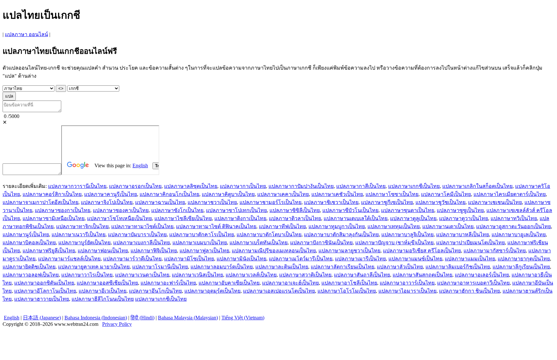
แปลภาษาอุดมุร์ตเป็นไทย (212, 291)
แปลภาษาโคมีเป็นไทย (446, 194)
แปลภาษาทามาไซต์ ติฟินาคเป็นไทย (216, 226)
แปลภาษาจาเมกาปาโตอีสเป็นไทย (40, 202)
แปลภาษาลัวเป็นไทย (400, 266)
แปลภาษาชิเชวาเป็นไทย (331, 202)
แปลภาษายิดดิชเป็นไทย (29, 266)
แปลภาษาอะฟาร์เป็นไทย (168, 283)
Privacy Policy (117, 324)
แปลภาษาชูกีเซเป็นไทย (387, 202)
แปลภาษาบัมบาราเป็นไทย (137, 234)
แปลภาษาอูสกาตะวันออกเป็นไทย (513, 226)
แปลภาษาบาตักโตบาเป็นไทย (269, 234)
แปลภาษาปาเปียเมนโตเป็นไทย (470, 242)
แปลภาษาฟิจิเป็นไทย (154, 250)
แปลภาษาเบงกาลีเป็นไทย (141, 242)
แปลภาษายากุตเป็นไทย (524, 258)
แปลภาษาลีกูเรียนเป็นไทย (521, 266)
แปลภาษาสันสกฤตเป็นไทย (422, 274)
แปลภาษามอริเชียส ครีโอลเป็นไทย (422, 250)
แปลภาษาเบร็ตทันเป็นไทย (259, 242)
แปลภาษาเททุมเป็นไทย (393, 226)
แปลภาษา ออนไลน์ (26, 34)
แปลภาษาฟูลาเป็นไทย (204, 250)
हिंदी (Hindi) (142, 317)
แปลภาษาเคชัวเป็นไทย (337, 194)
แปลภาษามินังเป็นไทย (241, 258)
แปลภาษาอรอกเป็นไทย (135, 186)
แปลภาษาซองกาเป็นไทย (62, 210)
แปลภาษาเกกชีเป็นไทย (414, 186)
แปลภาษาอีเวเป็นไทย (102, 291)
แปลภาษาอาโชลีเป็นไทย (349, 283)
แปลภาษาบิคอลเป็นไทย (29, 242)
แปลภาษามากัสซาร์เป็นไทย (495, 250)
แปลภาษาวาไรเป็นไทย (86, 274)
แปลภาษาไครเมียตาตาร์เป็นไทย (510, 194)
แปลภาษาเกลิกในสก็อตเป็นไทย (477, 186)
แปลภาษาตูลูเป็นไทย (413, 218)
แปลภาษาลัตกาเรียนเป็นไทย (342, 266)
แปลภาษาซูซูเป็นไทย (460, 210)
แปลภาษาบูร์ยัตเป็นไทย (84, 242)
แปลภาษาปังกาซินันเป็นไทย (321, 242)
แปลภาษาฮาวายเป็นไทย (41, 299)
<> (61, 88)
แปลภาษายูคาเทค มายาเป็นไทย (94, 266)
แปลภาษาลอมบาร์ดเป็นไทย (222, 266)
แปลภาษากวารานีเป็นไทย (77, 186)
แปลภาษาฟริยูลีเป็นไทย (49, 250)
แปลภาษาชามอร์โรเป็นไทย (270, 202)
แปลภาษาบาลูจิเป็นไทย (407, 234)
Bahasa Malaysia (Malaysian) (188, 317)
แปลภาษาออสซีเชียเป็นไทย (107, 283)
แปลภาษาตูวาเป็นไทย (463, 218)
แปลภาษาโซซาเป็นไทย (392, 194)
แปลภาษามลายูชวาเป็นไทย (349, 250)
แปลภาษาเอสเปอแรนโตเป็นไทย (279, 291)
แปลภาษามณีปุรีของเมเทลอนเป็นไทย (274, 250)
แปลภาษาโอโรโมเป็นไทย (347, 291)
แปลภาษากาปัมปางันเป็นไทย (301, 186)
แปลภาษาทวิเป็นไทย (514, 218)
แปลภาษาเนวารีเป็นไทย (78, 234)
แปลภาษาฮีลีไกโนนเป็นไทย (103, 299)
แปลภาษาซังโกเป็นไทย (177, 210)
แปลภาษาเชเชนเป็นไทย (495, 202)
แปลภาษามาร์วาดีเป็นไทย (132, 258)
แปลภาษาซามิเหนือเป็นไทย (53, 218)
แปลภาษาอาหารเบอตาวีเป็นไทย (473, 283)
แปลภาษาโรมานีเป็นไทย (160, 266)
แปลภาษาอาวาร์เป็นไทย (407, 283)
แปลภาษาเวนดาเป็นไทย (142, 274)
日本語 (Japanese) (42, 317)
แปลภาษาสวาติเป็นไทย (305, 274)
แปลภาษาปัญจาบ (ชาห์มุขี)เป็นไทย (394, 242)
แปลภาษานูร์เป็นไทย (26, 234)
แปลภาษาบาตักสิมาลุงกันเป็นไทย (341, 234)
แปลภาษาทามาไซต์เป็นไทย (142, 226)
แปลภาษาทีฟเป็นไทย (282, 226)
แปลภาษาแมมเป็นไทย (470, 258)
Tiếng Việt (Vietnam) (242, 317)
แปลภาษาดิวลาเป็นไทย (295, 218)
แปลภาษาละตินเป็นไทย (281, 266)
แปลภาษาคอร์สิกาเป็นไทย (52, 194)
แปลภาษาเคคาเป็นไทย (283, 194)
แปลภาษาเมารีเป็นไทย (360, 258)
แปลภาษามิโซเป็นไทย (189, 258)
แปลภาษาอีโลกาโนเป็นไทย (45, 291)
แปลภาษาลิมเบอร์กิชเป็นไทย (457, 266)
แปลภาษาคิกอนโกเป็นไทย (169, 194)
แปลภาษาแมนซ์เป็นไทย (415, 258)
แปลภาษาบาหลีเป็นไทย (462, 234)
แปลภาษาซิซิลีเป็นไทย (294, 210)
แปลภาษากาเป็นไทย (243, 186)
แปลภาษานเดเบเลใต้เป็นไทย (355, 218)
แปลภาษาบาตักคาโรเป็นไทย (201, 234)
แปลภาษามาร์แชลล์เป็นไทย (69, 258)
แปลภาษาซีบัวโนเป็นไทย (350, 210)
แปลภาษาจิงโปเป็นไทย (106, 202)
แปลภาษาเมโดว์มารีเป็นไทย (300, 258)
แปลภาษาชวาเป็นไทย (212, 202)
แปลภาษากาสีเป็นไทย (361, 186)
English (11, 317)
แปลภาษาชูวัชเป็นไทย (440, 202)
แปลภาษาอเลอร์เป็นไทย (482, 274)
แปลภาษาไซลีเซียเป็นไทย (183, 218)
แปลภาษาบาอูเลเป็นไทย (519, 234)
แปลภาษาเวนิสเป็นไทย (197, 274)
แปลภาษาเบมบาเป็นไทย (199, 242)
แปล (9, 96)
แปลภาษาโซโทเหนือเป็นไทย (119, 218)
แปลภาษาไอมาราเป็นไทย (407, 291)
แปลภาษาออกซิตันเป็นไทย (44, 283)
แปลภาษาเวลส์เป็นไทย (251, 274)
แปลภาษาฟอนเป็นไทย (103, 250)
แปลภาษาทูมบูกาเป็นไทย (336, 226)
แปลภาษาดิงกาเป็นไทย (240, 218)
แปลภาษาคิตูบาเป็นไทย (228, 194)
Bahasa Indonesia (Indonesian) (95, 317)
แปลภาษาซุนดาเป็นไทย (407, 210)
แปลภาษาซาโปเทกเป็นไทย (236, 210)
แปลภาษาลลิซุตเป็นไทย (190, 186)
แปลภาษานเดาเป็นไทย (448, 226)
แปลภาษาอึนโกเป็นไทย (155, 291)
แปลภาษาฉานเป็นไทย (160, 202)
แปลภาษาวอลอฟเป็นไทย (31, 274)
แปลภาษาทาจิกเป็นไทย (82, 226)
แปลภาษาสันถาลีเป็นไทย (362, 274)
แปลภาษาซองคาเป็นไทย (121, 210)
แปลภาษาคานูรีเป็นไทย (110, 194)
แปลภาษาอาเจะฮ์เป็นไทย (290, 283)
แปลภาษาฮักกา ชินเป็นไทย (469, 291)
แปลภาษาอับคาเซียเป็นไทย (229, 283)
